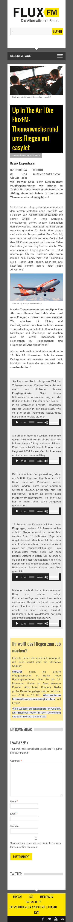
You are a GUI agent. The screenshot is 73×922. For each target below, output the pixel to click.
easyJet (39, 197)
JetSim (26, 555)
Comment (16, 761)
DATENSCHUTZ (33, 902)
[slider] (54, 422)
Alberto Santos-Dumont (43, 214)
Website (14, 826)
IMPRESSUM (46, 897)
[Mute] (46, 422)
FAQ (31, 897)
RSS (36, 912)
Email (14, 814)
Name (14, 801)
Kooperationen (27, 163)
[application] (36, 422)
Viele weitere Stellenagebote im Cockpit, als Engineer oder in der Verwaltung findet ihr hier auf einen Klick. (36, 712)
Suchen (57, 31)
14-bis (26, 218)
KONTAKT (17, 897)
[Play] (17, 422)
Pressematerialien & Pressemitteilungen (33, 907)
